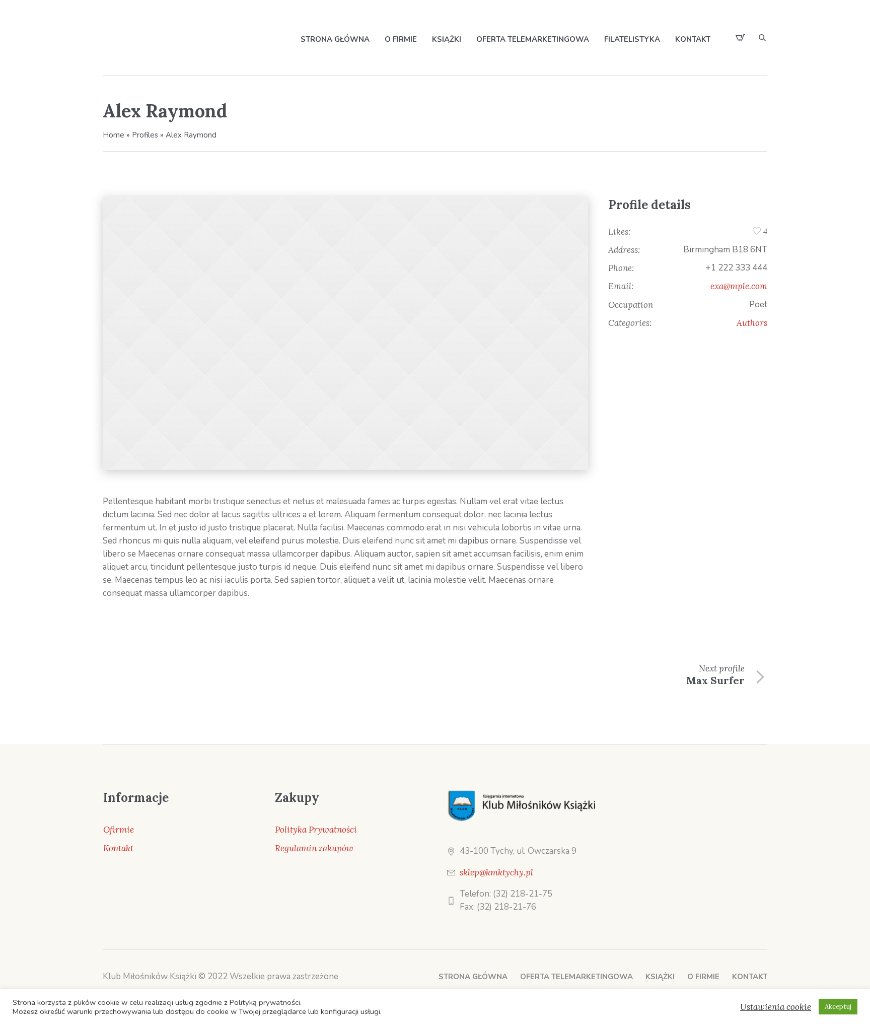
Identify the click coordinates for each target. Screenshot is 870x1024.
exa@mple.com (738, 286)
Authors (752, 322)
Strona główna (473, 977)
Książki (660, 977)
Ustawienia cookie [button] (775, 1006)
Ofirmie (118, 829)
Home (113, 135)
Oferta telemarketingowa (576, 977)
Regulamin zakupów (314, 848)
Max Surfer (715, 680)
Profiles (145, 135)
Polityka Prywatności (316, 829)
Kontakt (118, 848)
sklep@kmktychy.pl (496, 872)
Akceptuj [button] (838, 1006)
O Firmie (703, 977)
